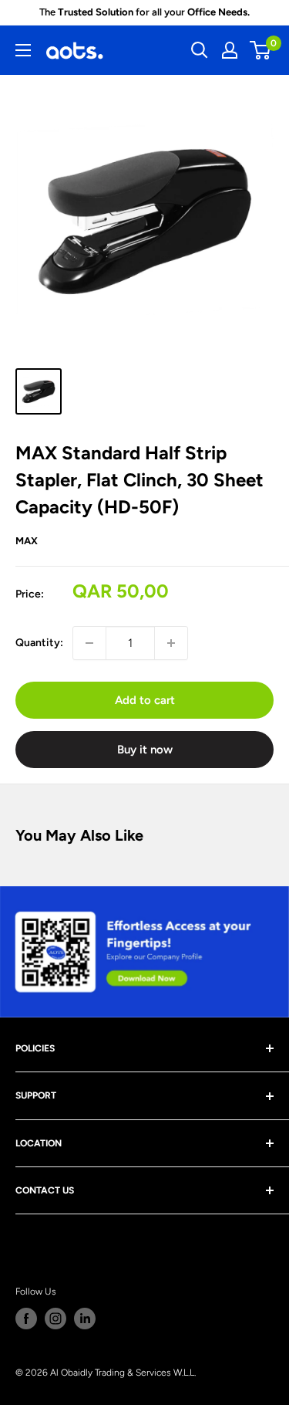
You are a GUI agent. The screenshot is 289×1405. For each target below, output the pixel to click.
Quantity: (39, 642)
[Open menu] (23, 50)
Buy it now (145, 750)
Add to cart (145, 700)
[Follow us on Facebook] (26, 1318)
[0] (261, 50)
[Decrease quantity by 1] (89, 643)
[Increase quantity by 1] (171, 643)
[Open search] (199, 50)
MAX (26, 541)
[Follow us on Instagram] (55, 1318)
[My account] (229, 50)
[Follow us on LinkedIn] (85, 1318)
